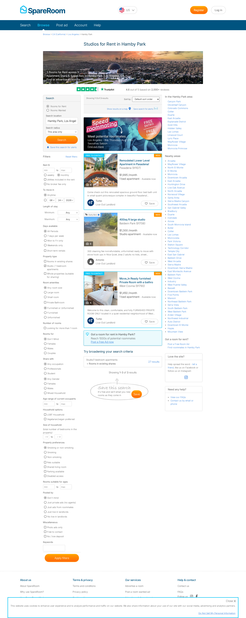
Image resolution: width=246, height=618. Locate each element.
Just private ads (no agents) (61, 502)
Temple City (173, 251)
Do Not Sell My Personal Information (216, 613)
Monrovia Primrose (177, 148)
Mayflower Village (177, 141)
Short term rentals (56, 250)
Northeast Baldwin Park (179, 301)
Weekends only (55, 245)
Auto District (174, 321)
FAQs (180, 591)
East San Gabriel (176, 254)
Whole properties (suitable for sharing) (60, 275)
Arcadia (171, 160)
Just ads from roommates (60, 507)
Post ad (62, 25)
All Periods (52, 231)
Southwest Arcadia (177, 204)
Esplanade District (177, 121)
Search (25, 25)
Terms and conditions (84, 585)
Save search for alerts (143, 109)
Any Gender (53, 379)
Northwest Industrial (178, 318)
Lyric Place (173, 138)
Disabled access (55, 476)
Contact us (183, 585)
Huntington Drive (176, 184)
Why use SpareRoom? (32, 591)
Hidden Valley (175, 128)
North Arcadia (175, 191)
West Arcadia (174, 261)
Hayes (171, 328)
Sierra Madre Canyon (178, 201)
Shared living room (56, 467)
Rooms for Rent (58, 106)
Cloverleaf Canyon (177, 104)
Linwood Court (175, 135)
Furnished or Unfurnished (60, 308)
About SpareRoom (29, 585)
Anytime (51, 195)
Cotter (171, 111)
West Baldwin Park (177, 311)
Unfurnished (53, 317)
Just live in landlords (57, 512)
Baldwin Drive (174, 258)
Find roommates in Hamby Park (184, 347)
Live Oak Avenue (176, 187)
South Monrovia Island (179, 224)
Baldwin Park (174, 274)
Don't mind (53, 497)
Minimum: (50, 212)
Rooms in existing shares (60, 261)
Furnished (52, 312)
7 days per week (55, 236)
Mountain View (175, 331)
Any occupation (55, 364)
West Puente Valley (177, 284)
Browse (43, 25)
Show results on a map (117, 109)
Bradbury (172, 211)
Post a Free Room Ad (178, 344)
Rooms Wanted (58, 110)
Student (51, 373)
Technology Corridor (178, 248)
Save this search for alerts (63, 147)
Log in (218, 10)
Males (50, 348)
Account (80, 25)
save (137, 394)
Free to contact (54, 531)
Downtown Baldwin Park (180, 291)
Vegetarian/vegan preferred (61, 419)
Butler (171, 228)
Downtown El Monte (178, 325)
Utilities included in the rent (61, 179)
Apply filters (62, 558)
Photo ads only (54, 527)
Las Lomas (173, 131)
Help (97, 25)
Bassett (171, 288)
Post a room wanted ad (137, 591)
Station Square (175, 244)
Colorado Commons (178, 108)
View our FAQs (178, 397)
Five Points (173, 294)
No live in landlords (57, 516)
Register (199, 10)
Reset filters (71, 156)
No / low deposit (55, 536)
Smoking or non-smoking (60, 447)
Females (51, 343)
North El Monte (175, 167)
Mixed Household (56, 393)
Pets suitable (53, 462)
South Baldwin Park (177, 308)
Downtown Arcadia (177, 177)
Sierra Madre (174, 264)
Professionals (54, 368)
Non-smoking (54, 457)
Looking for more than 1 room (62, 328)
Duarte (171, 115)
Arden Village (174, 315)
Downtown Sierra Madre (180, 268)
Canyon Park (174, 101)
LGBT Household (55, 414)
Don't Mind (53, 339)
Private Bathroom (55, 302)
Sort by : (128, 99)
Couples (51, 353)
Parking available (55, 471)
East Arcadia (174, 118)
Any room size (54, 287)
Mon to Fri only (55, 240)
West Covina (174, 278)
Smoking (51, 452)
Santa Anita (173, 197)
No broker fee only (56, 184)
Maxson (172, 298)
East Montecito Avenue (179, 271)
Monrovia (172, 145)
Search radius (53, 127)
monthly (65, 175)
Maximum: (50, 219)
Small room (53, 297)
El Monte (172, 171)
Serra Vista (173, 304)
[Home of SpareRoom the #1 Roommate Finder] (42, 10)
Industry (172, 281)
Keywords (48, 543)
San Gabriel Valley (177, 207)
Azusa (171, 221)
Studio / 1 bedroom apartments (56, 268)
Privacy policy (80, 591)
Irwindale (172, 217)
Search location (54, 115)
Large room (53, 292)
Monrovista (173, 238)
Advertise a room (134, 585)
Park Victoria (174, 241)
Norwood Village (176, 194)
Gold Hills (173, 125)
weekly (50, 175)
